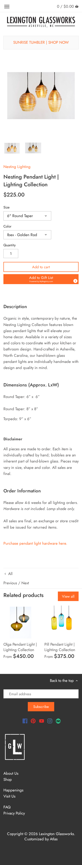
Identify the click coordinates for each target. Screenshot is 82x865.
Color (7, 226)
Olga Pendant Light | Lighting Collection (20, 647)
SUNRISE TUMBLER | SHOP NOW (41, 42)
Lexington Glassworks (56, 833)
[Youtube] (41, 721)
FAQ (6, 807)
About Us (10, 773)
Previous (10, 583)
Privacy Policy (14, 813)
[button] (41, 279)
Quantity (9, 245)
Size (6, 207)
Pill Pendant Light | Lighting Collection (59, 647)
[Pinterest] (33, 721)
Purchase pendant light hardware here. (35, 543)
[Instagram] (49, 721)
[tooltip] (75, 281)
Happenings (13, 790)
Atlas (54, 839)
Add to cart (41, 267)
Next (25, 583)
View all (68, 596)
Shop (7, 779)
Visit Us (9, 796)
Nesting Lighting (17, 166)
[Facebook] (25, 721)
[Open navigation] (6, 6)
